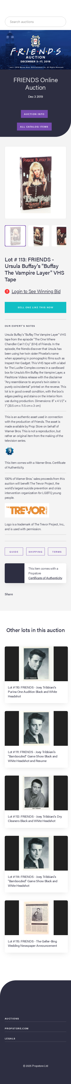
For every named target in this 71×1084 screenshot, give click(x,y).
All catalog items (34, 126)
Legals (10, 1038)
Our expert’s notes (20, 326)
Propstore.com (17, 1028)
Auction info (34, 114)
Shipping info (36, 552)
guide (13, 551)
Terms (57, 551)
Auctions (12, 1018)
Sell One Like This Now (35, 307)
